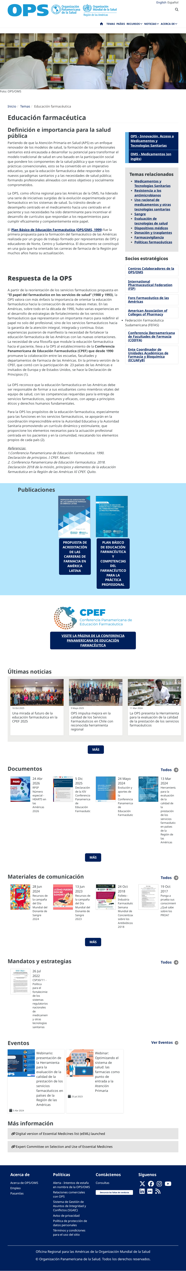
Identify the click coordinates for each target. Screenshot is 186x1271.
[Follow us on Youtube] (168, 1185)
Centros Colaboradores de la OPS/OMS (151, 270)
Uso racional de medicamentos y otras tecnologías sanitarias (152, 204)
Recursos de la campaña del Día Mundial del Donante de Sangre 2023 (82, 907)
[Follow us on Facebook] (151, 1185)
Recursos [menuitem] (133, 24)
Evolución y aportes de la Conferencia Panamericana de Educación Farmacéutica (125, 801)
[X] (142, 1185)
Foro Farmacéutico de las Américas (148, 300)
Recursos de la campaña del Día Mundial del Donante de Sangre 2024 (40, 907)
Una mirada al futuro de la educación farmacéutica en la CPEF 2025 (34, 717)
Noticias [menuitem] (150, 24)
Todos (166, 769)
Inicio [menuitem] (101, 24)
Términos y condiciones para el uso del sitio (69, 1232)
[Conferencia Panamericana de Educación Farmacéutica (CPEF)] (93, 618)
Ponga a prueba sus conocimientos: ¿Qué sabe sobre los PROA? (168, 905)
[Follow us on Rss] (157, 1192)
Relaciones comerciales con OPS (69, 1194)
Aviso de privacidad (66, 1216)
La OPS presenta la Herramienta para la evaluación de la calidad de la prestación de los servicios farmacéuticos (154, 719)
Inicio (12, 106)
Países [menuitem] (120, 24)
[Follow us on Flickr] (149, 1192)
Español (172, 2)
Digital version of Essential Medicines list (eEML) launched (60, 1133)
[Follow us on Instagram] (159, 1185)
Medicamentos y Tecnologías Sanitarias (152, 183)
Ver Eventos (162, 1042)
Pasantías (17, 1193)
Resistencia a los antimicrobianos (147, 192)
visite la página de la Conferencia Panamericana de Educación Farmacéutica (93, 640)
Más (95, 749)
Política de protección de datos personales (70, 1223)
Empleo (15, 1188)
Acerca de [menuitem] (168, 24)
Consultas (102, 1183)
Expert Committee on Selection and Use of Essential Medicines (64, 1146)
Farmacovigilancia (149, 237)
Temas (25, 106)
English (161, 2)
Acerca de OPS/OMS (24, 1183)
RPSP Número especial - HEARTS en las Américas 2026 (39, 799)
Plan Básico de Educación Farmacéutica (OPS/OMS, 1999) (56, 229)
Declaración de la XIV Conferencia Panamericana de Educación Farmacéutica (82, 799)
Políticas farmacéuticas (153, 242)
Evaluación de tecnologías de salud (151, 220)
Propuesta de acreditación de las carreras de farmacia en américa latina (75, 556)
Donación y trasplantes (153, 232)
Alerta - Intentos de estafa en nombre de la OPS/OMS (71, 1185)
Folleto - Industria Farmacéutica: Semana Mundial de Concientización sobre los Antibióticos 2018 (125, 911)
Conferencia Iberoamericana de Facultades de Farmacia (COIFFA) (151, 336)
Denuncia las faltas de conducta (114, 1192)
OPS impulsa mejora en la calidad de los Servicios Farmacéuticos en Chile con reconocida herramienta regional (92, 721)
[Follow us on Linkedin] (142, 1192)
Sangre (140, 214)
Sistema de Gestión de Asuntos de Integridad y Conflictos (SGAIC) (69, 1206)
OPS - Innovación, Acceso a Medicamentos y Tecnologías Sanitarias (152, 141)
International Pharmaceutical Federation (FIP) (150, 285)
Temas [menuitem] (110, 24)
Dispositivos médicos (151, 228)
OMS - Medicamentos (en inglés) (151, 156)
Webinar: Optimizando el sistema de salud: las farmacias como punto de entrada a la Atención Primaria (107, 1072)
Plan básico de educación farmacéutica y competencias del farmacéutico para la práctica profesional (113, 563)
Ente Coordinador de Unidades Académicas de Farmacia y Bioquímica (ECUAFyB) (148, 354)
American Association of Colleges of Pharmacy (147, 312)
